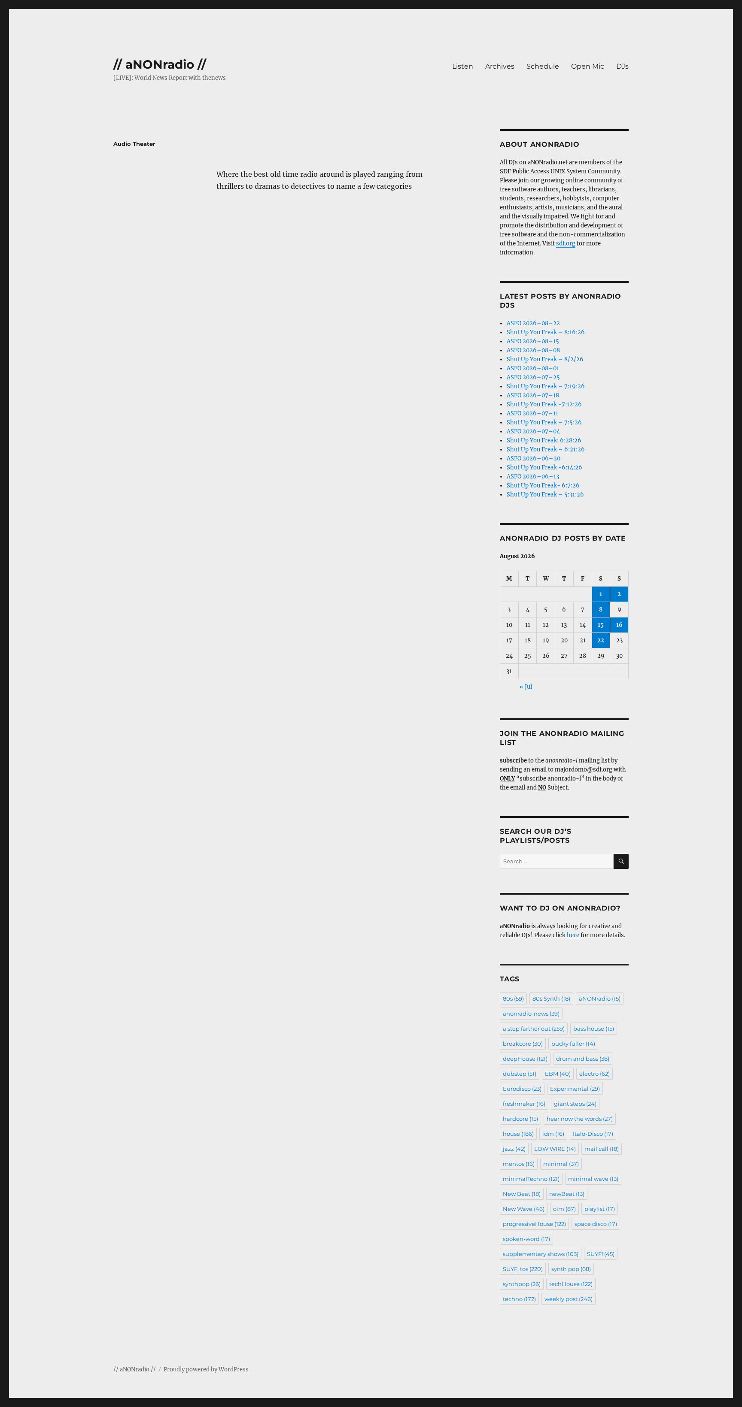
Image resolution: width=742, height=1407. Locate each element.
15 (601, 625)
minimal (561, 1163)
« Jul (526, 686)
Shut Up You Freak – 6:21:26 (546, 449)
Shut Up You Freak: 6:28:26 (544, 440)
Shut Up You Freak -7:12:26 (544, 404)
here (573, 935)
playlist (599, 1208)
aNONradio (599, 998)
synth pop (571, 1268)
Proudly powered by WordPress (206, 1369)
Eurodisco (522, 1088)
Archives (499, 66)
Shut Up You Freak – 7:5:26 (544, 422)
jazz (514, 1148)
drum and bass (582, 1058)
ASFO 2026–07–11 (532, 413)
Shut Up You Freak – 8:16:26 (546, 332)
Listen (462, 66)
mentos (519, 1163)
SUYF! (600, 1253)
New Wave (523, 1208)
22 (600, 640)
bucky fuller (573, 1043)
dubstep (519, 1073)
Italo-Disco (593, 1133)
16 (619, 625)
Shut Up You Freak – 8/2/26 (545, 359)
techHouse (571, 1283)
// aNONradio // (159, 64)
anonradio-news (531, 1013)
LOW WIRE (555, 1148)
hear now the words (580, 1118)
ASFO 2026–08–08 (533, 350)
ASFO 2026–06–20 (533, 458)
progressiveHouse (534, 1223)
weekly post (568, 1298)
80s (513, 998)
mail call (601, 1148)
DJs (622, 66)
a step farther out (534, 1028)
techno (519, 1298)
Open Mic (587, 66)
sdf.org (565, 243)
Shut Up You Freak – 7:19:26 (546, 386)
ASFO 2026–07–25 (533, 377)
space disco (596, 1223)
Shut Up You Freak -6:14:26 (544, 467)
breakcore (523, 1043)
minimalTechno (531, 1178)
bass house (593, 1028)
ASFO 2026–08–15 (533, 341)
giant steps (575, 1103)
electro (594, 1073)
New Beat (522, 1193)
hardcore (520, 1118)
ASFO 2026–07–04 (533, 431)
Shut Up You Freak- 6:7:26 (543, 485)
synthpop (522, 1283)
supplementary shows (540, 1253)
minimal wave (593, 1178)
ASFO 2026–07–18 (533, 395)
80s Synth (551, 998)
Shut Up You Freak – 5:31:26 (545, 494)
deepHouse (525, 1058)
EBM (558, 1073)
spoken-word (526, 1238)
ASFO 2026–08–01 (533, 368)
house (518, 1133)
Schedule (542, 66)
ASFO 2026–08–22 (533, 323)
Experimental (575, 1088)
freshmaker (524, 1103)
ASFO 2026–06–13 (533, 476)
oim (564, 1208)
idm (553, 1133)
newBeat (566, 1193)
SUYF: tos (523, 1268)
